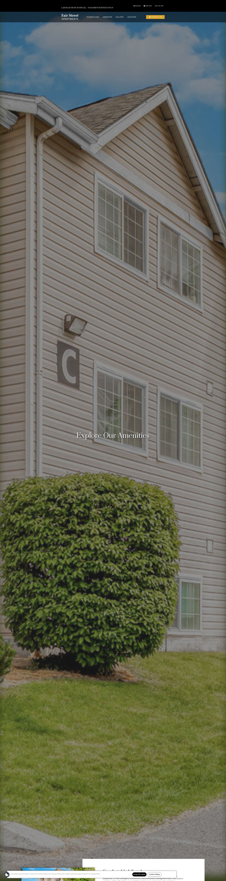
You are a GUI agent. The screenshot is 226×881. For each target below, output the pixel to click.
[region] (92, 874)
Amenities (107, 17)
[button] (155, 17)
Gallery (120, 17)
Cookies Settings (154, 874)
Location (131, 17)
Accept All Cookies (139, 874)
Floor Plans (93, 17)
